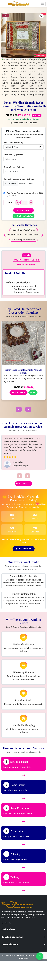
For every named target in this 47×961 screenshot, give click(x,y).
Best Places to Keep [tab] (26, 264)
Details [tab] (26, 255)
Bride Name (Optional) (13, 155)
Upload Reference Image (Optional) (19, 179)
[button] (41, 16)
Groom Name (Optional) (14, 167)
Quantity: (10, 202)
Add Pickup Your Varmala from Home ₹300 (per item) (25, 194)
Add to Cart (25, 210)
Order (33, 392)
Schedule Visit (24, 483)
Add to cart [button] (20, 392)
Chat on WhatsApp (24, 216)
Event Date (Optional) (13, 142)
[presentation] (19, 409)
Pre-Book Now (24, 548)
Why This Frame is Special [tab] (26, 259)
